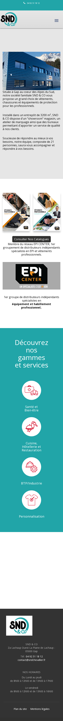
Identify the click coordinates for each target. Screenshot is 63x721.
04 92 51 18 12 (33, 3)
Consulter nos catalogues (31, 239)
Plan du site (20, 709)
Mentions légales (40, 709)
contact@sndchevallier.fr (31, 660)
